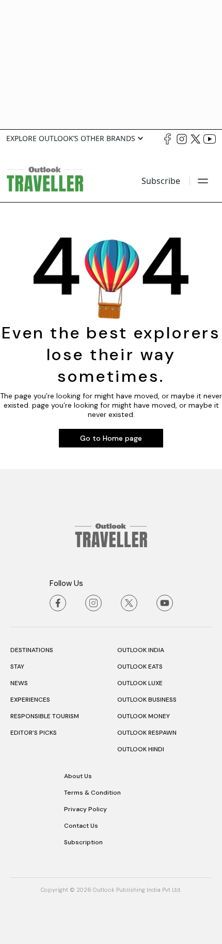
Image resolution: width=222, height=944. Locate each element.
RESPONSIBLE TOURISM (44, 716)
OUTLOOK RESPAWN (147, 733)
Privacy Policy (85, 809)
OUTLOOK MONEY (143, 716)
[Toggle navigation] (203, 181)
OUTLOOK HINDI (140, 749)
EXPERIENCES (30, 699)
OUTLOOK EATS (140, 666)
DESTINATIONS (31, 650)
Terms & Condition (92, 792)
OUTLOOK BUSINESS (147, 699)
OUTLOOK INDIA (140, 650)
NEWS (19, 683)
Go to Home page (111, 438)
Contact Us (81, 826)
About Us (78, 776)
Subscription (83, 842)
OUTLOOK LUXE (140, 683)
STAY (17, 666)
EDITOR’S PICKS (33, 733)
